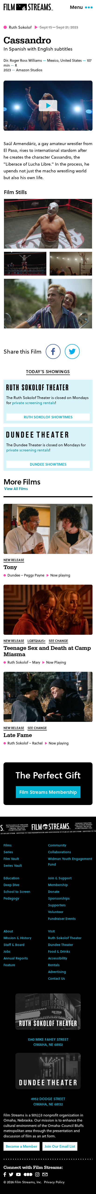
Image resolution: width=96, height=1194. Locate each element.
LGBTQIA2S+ (36, 640)
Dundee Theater (60, 944)
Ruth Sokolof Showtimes (48, 417)
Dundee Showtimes (48, 464)
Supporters (57, 905)
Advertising (57, 971)
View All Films (16, 488)
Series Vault (12, 865)
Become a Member (21, 1146)
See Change (58, 640)
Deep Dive (11, 884)
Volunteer (55, 911)
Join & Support (60, 878)
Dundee (13, 575)
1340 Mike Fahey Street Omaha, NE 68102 (48, 1042)
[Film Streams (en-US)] (29, 6)
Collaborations (59, 851)
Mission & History (17, 937)
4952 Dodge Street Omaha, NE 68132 (48, 1101)
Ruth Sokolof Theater (64, 937)
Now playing (60, 575)
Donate (53, 891)
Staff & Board (13, 944)
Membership (58, 884)
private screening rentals (33, 402)
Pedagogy (11, 898)
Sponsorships (59, 898)
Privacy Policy (54, 1182)
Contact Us (56, 978)
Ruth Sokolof (20, 27)
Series (8, 851)
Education (11, 878)
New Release (13, 560)
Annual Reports (15, 958)
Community (57, 845)
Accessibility (57, 958)
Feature (9, 964)
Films (7, 845)
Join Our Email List (60, 1146)
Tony (10, 567)
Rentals (54, 964)
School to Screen (16, 891)
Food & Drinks (59, 951)
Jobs (6, 951)
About (8, 931)
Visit (51, 931)
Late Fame (17, 735)
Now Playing (56, 662)
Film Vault (11, 858)
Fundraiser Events (62, 918)
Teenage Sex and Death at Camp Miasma (47, 651)
